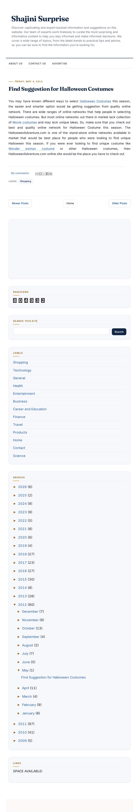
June (26, 662)
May (26, 670)
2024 (23, 503)
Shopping (25, 181)
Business (20, 401)
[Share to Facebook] (47, 174)
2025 (23, 495)
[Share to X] (44, 174)
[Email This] (37, 174)
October (29, 628)
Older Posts (119, 203)
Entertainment (24, 393)
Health (18, 386)
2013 (23, 596)
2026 (23, 487)
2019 (23, 546)
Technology (22, 370)
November (30, 620)
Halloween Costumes (95, 101)
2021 (23, 529)
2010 (23, 732)
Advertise (59, 63)
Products (20, 432)
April (26, 688)
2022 (23, 520)
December (30, 611)
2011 (23, 724)
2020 (23, 537)
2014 (23, 588)
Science (19, 456)
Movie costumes (24, 122)
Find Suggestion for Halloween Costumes (61, 89)
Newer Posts (20, 203)
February (29, 705)
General (19, 378)
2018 (23, 554)
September (31, 637)
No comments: (20, 173)
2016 (23, 571)
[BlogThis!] (40, 174)
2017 (23, 562)
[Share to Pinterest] (50, 174)
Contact (19, 448)
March (27, 696)
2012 (23, 605)
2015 (23, 579)
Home (70, 203)
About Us (15, 63)
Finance (19, 417)
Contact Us (37, 63)
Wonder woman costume (31, 148)
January (28, 713)
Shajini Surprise (40, 18)
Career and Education (30, 409)
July (25, 653)
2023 (23, 512)
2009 (23, 741)
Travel (18, 424)
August (28, 645)
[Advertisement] (69, 249)
